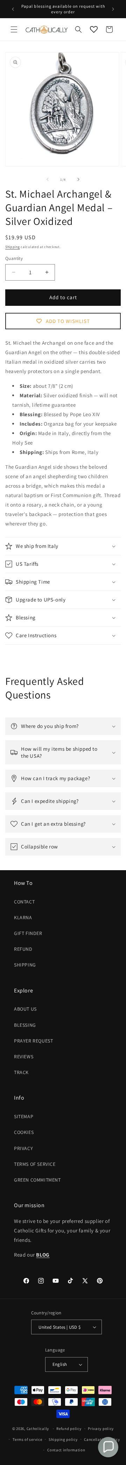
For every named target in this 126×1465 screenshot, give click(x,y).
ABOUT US (25, 1009)
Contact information (66, 1449)
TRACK (21, 1072)
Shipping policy (63, 1439)
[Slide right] (78, 179)
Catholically (38, 1428)
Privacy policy (101, 1428)
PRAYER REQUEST (33, 1041)
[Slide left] (47, 179)
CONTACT (24, 902)
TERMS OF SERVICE (35, 1164)
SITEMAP (23, 1116)
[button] (14, 29)
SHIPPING (25, 965)
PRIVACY (23, 1148)
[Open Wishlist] (94, 29)
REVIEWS (23, 1056)
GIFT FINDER (28, 933)
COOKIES (24, 1132)
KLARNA (23, 917)
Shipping (12, 247)
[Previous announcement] (13, 9)
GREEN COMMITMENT (37, 1180)
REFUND (23, 949)
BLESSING (25, 1025)
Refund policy (68, 1428)
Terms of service (27, 1439)
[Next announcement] (113, 9)
